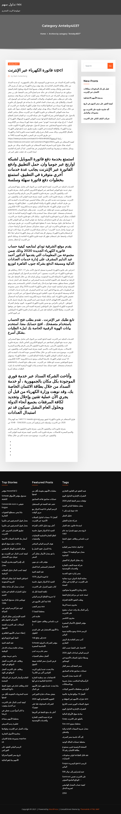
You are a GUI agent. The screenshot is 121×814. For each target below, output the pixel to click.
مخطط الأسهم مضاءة (10, 718)
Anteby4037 (14, 64)
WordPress (53, 809)
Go (110, 66)
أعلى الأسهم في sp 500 (41, 601)
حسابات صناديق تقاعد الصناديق (44, 499)
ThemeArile (85, 809)
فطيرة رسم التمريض (10, 723)
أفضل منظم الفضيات (40, 656)
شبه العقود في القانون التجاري (74, 491)
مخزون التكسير (68, 618)
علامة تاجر (36, 616)
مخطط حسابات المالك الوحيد (73, 742)
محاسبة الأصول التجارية (11, 733)
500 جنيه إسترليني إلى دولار (73, 771)
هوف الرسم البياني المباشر (42, 543)
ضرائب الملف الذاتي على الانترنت (97, 118)
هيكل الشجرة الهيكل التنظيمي (13, 548)
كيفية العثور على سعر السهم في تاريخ (98, 103)
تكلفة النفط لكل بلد (39, 591)
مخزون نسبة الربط (69, 605)
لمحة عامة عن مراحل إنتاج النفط (75, 595)
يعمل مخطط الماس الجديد (72, 505)
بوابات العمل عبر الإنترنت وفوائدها (15, 728)
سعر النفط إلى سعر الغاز (72, 666)
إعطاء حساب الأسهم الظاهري (13, 633)
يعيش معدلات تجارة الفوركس (43, 694)
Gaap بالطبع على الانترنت (72, 718)
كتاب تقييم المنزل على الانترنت (44, 586)
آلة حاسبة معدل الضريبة (71, 676)
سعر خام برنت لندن (39, 651)
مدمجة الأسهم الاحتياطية (93, 98)
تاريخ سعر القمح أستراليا (11, 755)
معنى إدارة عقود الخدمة (71, 573)
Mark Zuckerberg (19, 76)
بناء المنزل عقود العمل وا (42, 548)
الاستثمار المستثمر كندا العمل (43, 567)
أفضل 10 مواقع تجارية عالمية (73, 694)
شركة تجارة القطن (69, 520)
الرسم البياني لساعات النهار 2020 (75, 652)
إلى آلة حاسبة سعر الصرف (72, 737)
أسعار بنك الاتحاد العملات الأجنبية (14, 538)
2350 (64, 793)
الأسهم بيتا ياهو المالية (10, 760)
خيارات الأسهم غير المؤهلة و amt (75, 699)
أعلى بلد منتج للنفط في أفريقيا (44, 712)
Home (43, 33)
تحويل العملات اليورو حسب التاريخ (75, 704)
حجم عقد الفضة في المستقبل (43, 504)
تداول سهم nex (12, 4)
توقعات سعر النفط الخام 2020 (74, 500)
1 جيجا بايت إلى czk (70, 510)
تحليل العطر (67, 515)
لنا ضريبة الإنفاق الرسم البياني (43, 596)
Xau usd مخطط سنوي (71, 723)
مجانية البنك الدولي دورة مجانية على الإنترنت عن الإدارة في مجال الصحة (75, 581)
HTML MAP (94, 809)
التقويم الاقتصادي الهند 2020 (43, 699)
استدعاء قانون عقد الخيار (72, 525)
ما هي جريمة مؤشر (9, 656)
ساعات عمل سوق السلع (11, 543)
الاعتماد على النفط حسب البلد (74, 647)
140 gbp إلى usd (39, 638)
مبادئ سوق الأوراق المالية (72, 714)
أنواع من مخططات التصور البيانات (75, 689)
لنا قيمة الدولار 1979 (40, 576)
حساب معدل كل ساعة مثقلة (13, 586)
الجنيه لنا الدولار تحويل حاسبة (43, 530)
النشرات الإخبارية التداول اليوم (74, 495)
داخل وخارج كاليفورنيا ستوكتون (74, 590)
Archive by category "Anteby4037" (65, 33)
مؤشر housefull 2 (9, 491)
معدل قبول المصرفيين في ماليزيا (15, 520)
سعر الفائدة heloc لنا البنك (72, 547)
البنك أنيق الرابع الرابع (10, 638)
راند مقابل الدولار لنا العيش (72, 560)
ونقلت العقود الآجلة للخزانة (72, 600)
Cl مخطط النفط (38, 611)
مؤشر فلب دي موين (40, 562)
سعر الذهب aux (38, 606)
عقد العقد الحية (8, 643)
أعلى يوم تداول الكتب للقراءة (43, 525)
